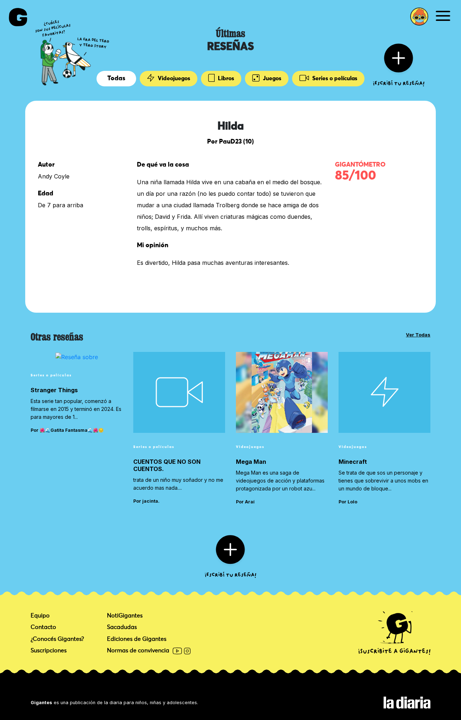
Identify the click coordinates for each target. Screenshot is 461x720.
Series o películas (334, 78)
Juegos (271, 78)
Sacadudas (122, 627)
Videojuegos (173, 78)
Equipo (40, 616)
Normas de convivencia (138, 650)
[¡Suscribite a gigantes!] (394, 633)
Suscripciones (49, 650)
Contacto (43, 627)
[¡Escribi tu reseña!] (399, 64)
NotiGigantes (125, 616)
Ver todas (418, 335)
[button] (419, 17)
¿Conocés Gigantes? (57, 639)
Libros (225, 78)
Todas (116, 78)
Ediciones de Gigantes (136, 639)
